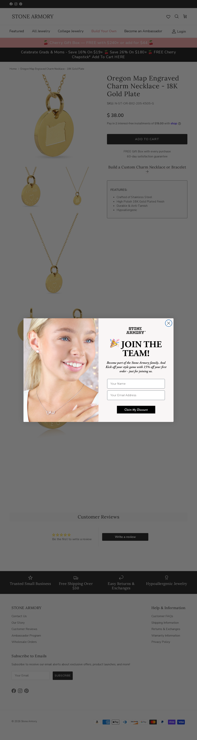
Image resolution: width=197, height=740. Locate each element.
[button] (136, 409)
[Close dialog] (168, 323)
